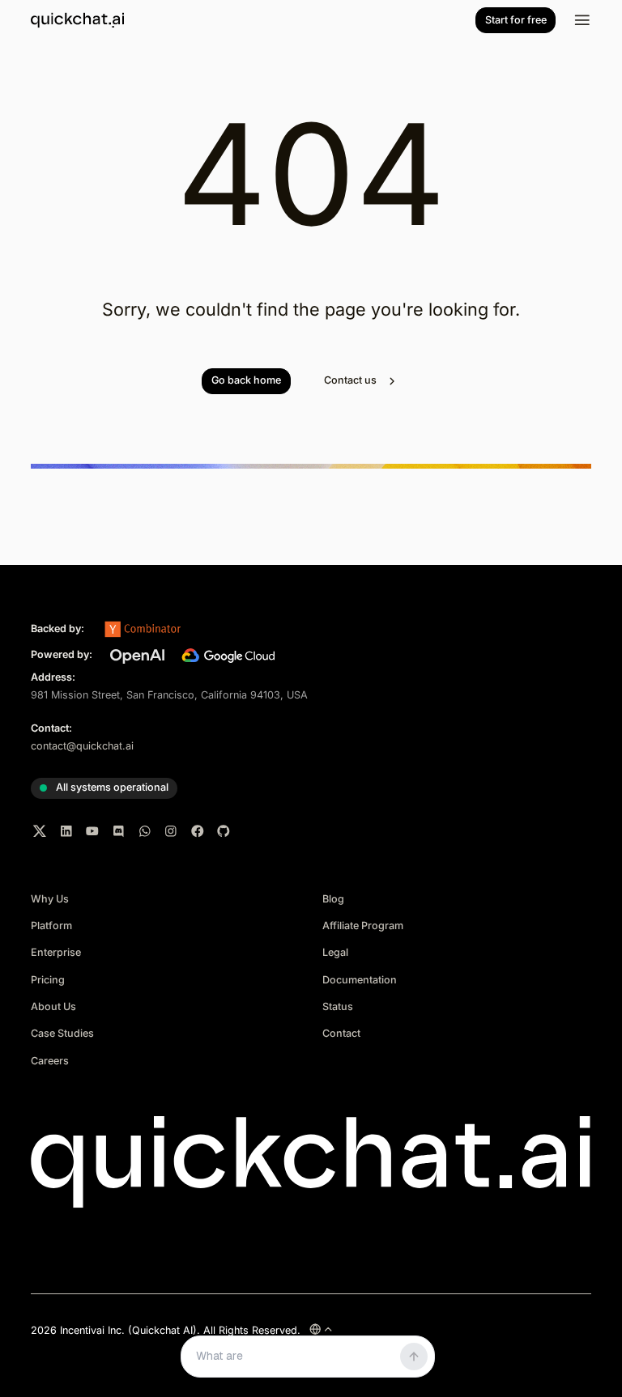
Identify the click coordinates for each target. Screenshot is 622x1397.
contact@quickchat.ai (82, 746)
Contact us (350, 380)
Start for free (516, 20)
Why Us (50, 899)
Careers (50, 1061)
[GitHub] (223, 831)
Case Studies (62, 1033)
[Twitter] (40, 831)
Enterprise (56, 952)
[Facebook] (198, 831)
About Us (53, 1006)
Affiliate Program (362, 925)
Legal (335, 952)
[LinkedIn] (66, 831)
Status (337, 1006)
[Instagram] (171, 831)
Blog (333, 899)
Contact (341, 1033)
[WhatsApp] (145, 831)
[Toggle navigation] (582, 20)
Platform (51, 925)
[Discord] (119, 831)
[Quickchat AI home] (77, 20)
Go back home (246, 380)
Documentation (359, 980)
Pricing (48, 980)
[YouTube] (92, 831)
